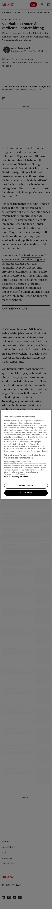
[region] (26, 454)
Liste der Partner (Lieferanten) (16, 477)
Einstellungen (26, 486)
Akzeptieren (26, 493)
